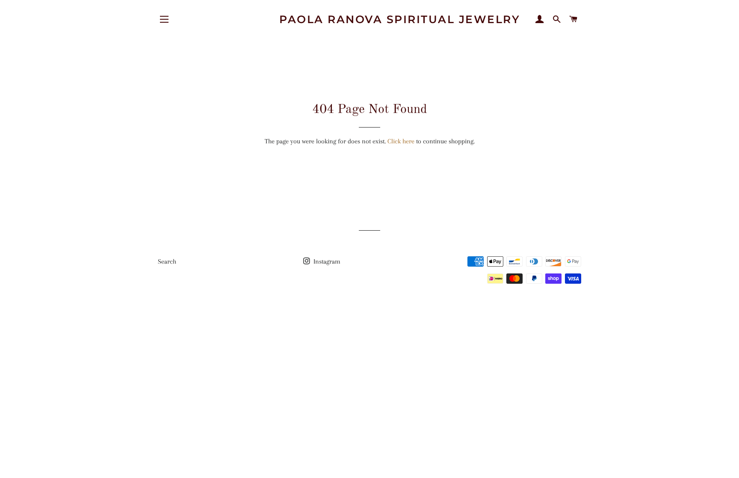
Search (167, 261)
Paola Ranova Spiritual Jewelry (399, 19)
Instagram (326, 261)
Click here (400, 141)
